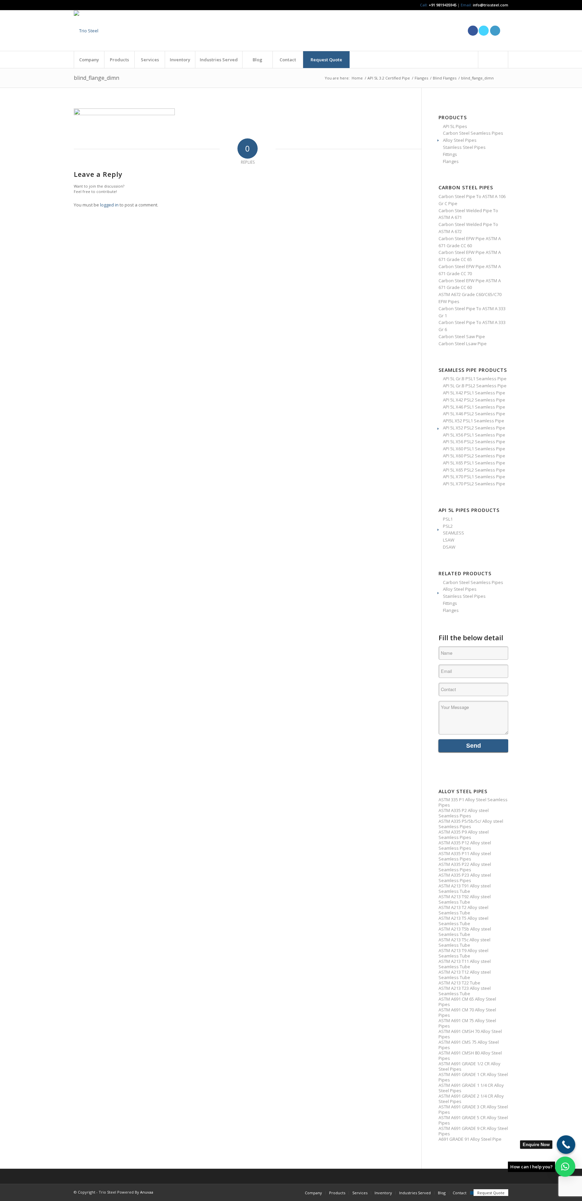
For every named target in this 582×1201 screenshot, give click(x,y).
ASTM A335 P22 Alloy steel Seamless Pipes (465, 867)
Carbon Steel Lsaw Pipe (463, 343)
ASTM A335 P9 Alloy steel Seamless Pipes (464, 834)
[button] (565, 1167)
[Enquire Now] (566, 1144)
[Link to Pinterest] (503, 31)
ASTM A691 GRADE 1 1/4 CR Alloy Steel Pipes (471, 1088)
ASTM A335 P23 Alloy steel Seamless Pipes (465, 877)
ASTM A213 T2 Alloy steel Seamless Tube (463, 910)
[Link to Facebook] (473, 31)
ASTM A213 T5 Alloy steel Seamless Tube (463, 921)
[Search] (493, 59)
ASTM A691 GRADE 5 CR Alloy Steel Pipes (473, 1120)
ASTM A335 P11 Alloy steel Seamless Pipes (465, 856)
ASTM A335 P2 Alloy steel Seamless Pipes (464, 813)
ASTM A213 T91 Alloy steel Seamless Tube (465, 888)
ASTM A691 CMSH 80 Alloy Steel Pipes (470, 1055)
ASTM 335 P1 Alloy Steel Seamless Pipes (473, 802)
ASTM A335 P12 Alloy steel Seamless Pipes (465, 845)
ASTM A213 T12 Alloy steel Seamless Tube (465, 974)
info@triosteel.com (490, 4)
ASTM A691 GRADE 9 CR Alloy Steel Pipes (473, 1131)
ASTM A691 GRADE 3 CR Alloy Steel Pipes (473, 1109)
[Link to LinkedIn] (495, 31)
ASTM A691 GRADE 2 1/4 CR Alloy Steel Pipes (471, 1098)
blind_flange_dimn (96, 78)
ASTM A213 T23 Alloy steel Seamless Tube (465, 991)
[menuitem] (89, 59)
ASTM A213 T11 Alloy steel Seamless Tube (465, 964)
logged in (109, 205)
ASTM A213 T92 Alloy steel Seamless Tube (465, 899)
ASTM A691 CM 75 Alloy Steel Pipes (467, 1023)
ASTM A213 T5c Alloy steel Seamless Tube (464, 942)
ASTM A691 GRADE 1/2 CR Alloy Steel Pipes (469, 1066)
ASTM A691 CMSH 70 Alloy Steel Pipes (470, 1034)
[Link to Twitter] (484, 31)
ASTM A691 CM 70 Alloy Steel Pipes (467, 1012)
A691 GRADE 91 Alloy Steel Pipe (470, 1139)
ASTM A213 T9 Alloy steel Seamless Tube (463, 953)
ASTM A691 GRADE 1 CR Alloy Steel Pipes (473, 1077)
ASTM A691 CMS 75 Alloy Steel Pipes (469, 1044)
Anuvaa (146, 1192)
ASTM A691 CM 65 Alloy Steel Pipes (467, 1001)
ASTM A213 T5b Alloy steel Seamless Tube (465, 931)
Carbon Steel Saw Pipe (462, 336)
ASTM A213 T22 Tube (459, 983)
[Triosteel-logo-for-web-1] (86, 30)
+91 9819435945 (442, 4)
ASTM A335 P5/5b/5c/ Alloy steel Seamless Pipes (471, 824)
